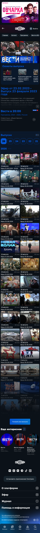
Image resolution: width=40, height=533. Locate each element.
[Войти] (31, 28)
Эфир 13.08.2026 (7, 327)
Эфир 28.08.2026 (26, 186)
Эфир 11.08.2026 (7, 345)
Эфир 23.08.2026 (7, 239)
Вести (3, 447)
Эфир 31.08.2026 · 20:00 (9, 168)
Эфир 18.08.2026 (26, 274)
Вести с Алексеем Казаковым (31, 449)
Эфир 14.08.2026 (26, 309)
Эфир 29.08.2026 (7, 186)
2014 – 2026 (16, 115)
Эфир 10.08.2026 (26, 345)
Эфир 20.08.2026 (26, 257)
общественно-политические (11, 119)
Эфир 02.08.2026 (26, 415)
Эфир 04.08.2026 (26, 398)
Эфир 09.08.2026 (7, 362)
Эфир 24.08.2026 (26, 221)
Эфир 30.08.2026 (26, 168)
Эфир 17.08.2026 (7, 292)
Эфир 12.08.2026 (26, 327)
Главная (5, 35)
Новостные (5, 118)
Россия (24, 115)
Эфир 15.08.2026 (7, 309)
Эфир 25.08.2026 (7, 221)
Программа (24, 35)
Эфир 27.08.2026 (7, 204)
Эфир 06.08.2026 (26, 380)
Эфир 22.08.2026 (26, 239)
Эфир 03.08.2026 (7, 415)
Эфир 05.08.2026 (7, 398)
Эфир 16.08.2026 (26, 292)
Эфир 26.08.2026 (26, 204)
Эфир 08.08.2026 (26, 362)
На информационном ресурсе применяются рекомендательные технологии (15, 516)
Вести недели (19, 447)
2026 (9, 149)
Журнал (6, 501)
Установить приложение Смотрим (20, 479)
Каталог (14, 35)
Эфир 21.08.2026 (7, 257)
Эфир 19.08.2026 (7, 274)
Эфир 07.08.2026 (7, 380)
